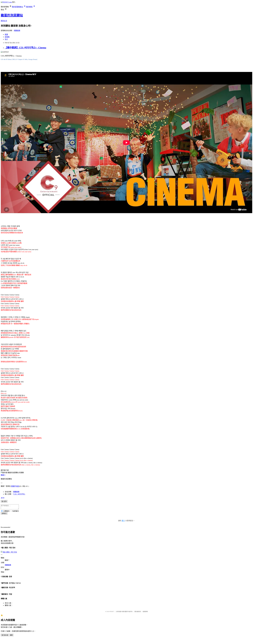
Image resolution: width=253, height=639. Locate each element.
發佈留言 (4, 513)
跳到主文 (4, 21)
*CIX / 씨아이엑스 (19, 494)
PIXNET (112, 611)
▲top (2, 497)
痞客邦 (13, 486)
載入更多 (4, 501)
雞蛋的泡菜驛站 (12, 15)
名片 (6, 39)
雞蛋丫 (3, 475)
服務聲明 (145, 611)
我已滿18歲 (5, 635)
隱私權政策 (137, 611)
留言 (17, 486)
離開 (11, 635)
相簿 (6, 34)
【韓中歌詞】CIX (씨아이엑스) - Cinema (25, 47)
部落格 (7, 37)
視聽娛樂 (17, 30)
